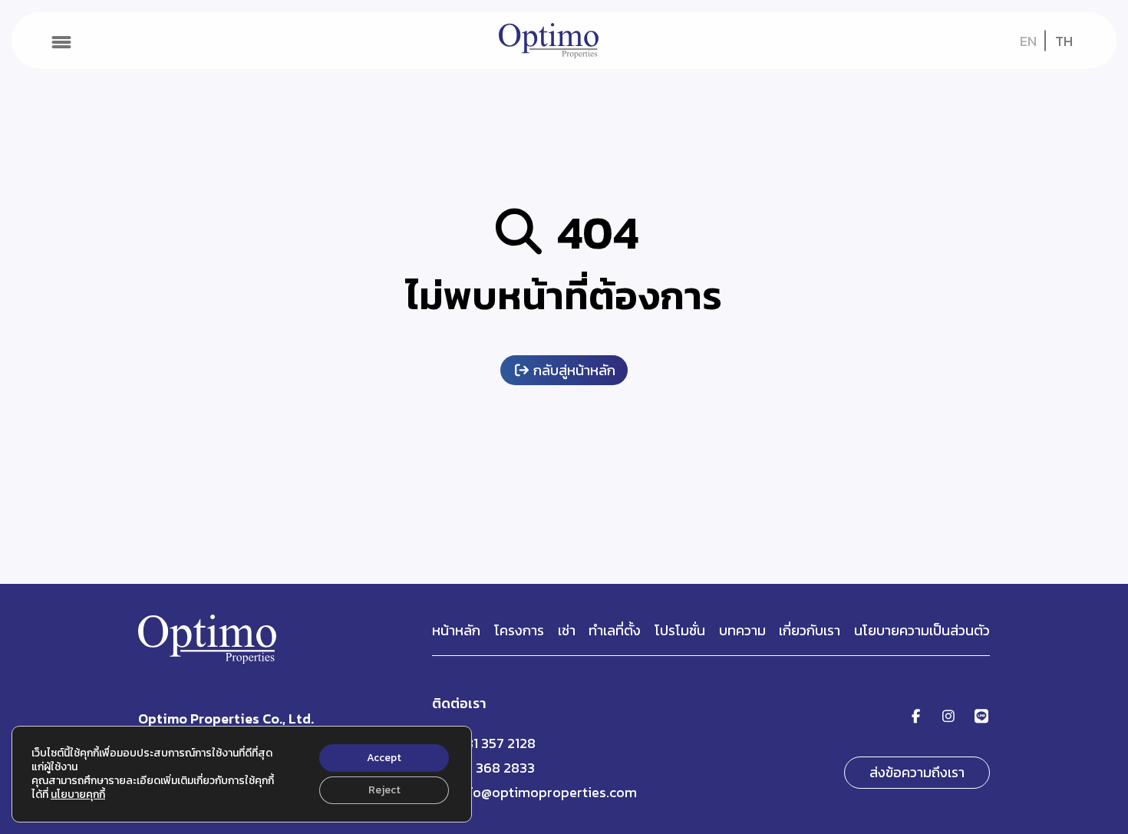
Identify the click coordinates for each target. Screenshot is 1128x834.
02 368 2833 (495, 767)
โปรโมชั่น (680, 630)
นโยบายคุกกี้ (78, 794)
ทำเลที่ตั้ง (615, 630)
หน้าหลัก (456, 630)
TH (1064, 41)
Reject (384, 790)
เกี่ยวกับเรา (809, 630)
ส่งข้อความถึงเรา (917, 772)
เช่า (567, 630)
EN (1028, 41)
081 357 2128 (496, 743)
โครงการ (519, 630)
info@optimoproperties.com (546, 792)
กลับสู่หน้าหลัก (572, 370)
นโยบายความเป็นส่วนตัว (922, 630)
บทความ (742, 630)
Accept (384, 758)
